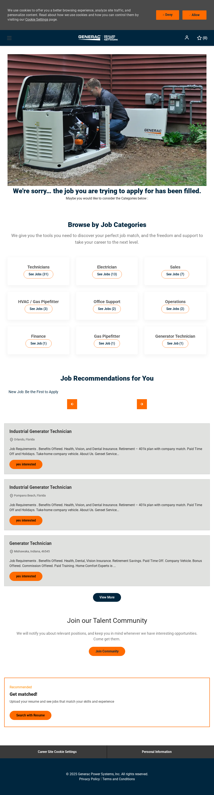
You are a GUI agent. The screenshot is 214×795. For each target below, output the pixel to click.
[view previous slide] (72, 404)
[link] (107, 651)
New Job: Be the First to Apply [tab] (33, 392)
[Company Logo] (98, 38)
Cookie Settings (36, 19)
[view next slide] (142, 404)
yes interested (26, 464)
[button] (187, 37)
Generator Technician (30, 543)
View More (107, 597)
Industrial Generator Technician (40, 431)
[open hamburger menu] (9, 37)
